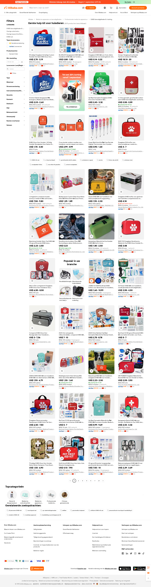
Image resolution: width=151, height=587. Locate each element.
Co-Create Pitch (9, 533)
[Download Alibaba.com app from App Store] (125, 569)
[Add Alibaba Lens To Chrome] (37, 569)
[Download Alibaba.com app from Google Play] (140, 569)
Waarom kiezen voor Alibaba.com (14, 529)
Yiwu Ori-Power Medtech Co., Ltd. (128, 294)
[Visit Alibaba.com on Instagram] (135, 553)
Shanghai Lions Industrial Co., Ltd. (40, 342)
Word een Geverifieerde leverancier (133, 541)
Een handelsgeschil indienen (101, 537)
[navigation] (15, 250)
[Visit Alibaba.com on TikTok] (143, 553)
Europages (105, 577)
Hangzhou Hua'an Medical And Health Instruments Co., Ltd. (101, 151)
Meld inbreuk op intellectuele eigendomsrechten (101, 546)
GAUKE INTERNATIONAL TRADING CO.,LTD (101, 205)
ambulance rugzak (87, 160)
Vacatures (7, 543)
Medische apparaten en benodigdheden (49, 19)
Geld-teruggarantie (39, 533)
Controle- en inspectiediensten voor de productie (46, 546)
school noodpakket (71, 164)
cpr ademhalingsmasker (49, 510)
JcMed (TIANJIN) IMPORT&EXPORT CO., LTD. (101, 294)
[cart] (111, 8)
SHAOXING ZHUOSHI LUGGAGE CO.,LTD (101, 250)
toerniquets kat (32, 510)
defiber (64, 510)
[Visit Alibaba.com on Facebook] (123, 553)
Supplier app (81, 568)
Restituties (95, 541)
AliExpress (46, 577)
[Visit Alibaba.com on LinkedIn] (127, 553)
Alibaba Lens (8, 568)
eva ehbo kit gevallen (54, 164)
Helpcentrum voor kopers (100, 529)
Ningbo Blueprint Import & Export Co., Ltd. (72, 153)
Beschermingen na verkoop (42, 541)
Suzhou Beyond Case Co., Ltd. (97, 106)
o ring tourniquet (50, 160)
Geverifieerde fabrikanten (71, 529)
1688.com (54, 577)
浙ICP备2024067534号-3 (128, 584)
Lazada (75, 577)
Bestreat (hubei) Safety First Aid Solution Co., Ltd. (42, 151)
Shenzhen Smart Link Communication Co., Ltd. (131, 151)
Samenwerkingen (127, 545)
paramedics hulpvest (78, 510)
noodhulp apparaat (30, 515)
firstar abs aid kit (113, 160)
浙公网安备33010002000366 (109, 584)
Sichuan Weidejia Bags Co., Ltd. (98, 64)
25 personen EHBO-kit (15, 510)
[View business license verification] (94, 584)
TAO (91, 577)
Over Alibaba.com (10, 525)
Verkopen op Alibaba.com (130, 529)
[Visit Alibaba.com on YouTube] (139, 553)
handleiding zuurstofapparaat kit (51, 515)
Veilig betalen (37, 529)
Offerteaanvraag (68, 533)
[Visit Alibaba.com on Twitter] (131, 553)
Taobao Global (84, 577)
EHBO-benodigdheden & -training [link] (101, 19)
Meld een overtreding (99, 550)
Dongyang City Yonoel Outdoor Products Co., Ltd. (42, 205)
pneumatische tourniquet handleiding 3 (120, 510)
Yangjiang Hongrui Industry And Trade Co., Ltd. (131, 64)
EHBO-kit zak (35, 160)
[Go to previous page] (70, 481)
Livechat (95, 533)
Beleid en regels (38, 550)
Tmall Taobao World (65, 577)
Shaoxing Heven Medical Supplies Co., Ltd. (72, 205)
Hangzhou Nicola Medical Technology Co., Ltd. (42, 294)
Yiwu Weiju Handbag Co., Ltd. (127, 108)
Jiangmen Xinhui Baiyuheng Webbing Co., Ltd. (42, 252)
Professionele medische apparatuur (76, 19)
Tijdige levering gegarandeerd (42, 537)
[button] (83, 8)
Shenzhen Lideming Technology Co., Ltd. (72, 252)
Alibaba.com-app (111, 568)
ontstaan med (128, 160)
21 (99, 480)
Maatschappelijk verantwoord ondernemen (13, 538)
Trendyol (97, 577)
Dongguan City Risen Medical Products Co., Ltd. (42, 64)
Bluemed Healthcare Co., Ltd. (68, 64)
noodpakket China (37, 164)
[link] (148, 567)
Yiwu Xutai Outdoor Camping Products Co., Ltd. (42, 106)
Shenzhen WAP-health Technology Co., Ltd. (131, 250)
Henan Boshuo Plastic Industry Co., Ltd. (130, 207)
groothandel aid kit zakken (68, 160)
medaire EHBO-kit (14, 515)
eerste (101, 160)
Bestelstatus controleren (130, 537)
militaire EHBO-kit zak (96, 510)
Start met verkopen (128, 533)
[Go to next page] (103, 481)
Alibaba (30, 19)
